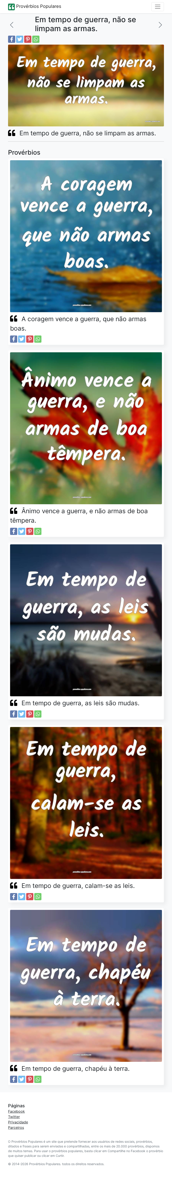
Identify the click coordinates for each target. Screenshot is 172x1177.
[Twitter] (19, 39)
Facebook (16, 1111)
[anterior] (11, 24)
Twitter (14, 1116)
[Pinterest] (27, 39)
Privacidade (18, 1122)
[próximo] (160, 24)
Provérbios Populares (38, 6)
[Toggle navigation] (157, 6)
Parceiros (16, 1127)
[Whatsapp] (35, 39)
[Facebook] (11, 39)
